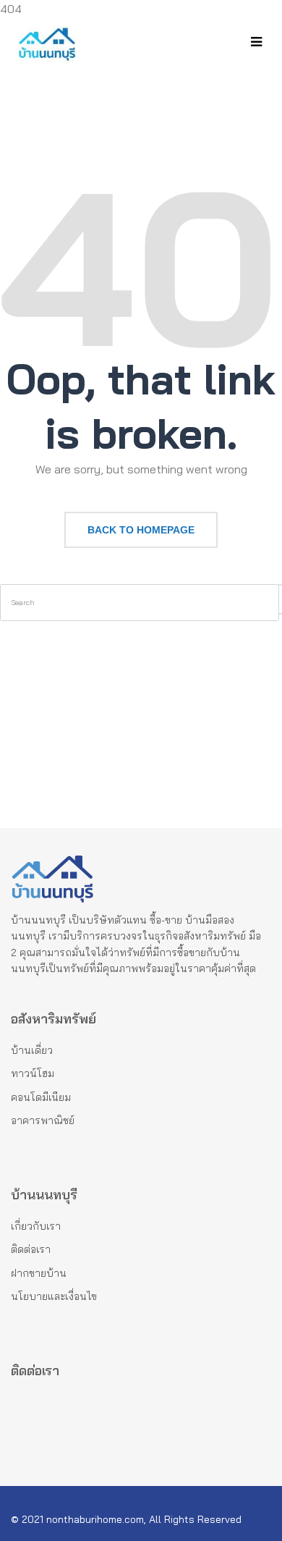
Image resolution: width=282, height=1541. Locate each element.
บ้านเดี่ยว (32, 1050)
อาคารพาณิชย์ (42, 1120)
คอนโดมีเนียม (41, 1097)
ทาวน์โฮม (32, 1073)
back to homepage (141, 530)
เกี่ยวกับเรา (36, 1226)
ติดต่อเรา (31, 1249)
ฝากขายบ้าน (39, 1273)
